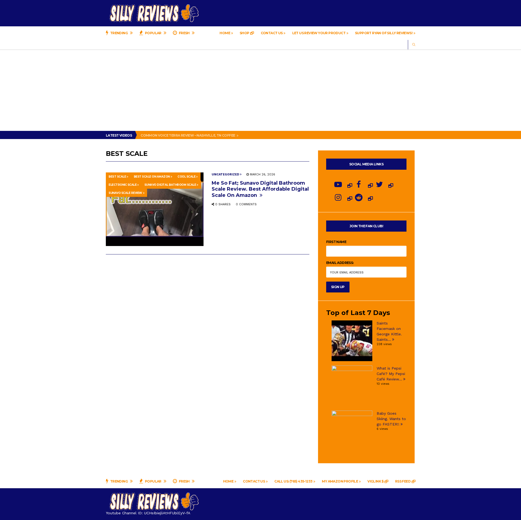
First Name (336, 242)
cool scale (186, 176)
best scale (117, 176)
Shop (244, 33)
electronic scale (122, 185)
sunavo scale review (125, 193)
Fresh (184, 33)
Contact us (272, 33)
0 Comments (246, 204)
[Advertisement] (260, 90)
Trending (118, 33)
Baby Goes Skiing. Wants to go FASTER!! (391, 418)
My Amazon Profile (340, 481)
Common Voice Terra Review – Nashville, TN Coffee (188, 135)
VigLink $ (375, 481)
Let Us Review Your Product (318, 33)
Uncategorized (225, 174)
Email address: (340, 263)
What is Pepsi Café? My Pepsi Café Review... (391, 373)
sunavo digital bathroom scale (170, 185)
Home (225, 33)
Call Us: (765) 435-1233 (293, 481)
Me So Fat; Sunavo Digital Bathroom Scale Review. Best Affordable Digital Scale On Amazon (260, 189)
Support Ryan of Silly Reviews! (383, 33)
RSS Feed (403, 481)
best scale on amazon (152, 176)
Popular (153, 33)
